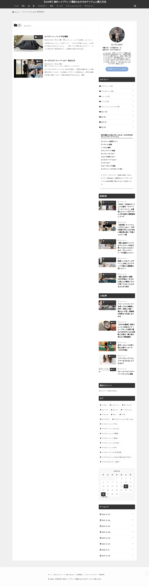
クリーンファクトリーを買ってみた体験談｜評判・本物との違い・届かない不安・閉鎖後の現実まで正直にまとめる (126, 310)
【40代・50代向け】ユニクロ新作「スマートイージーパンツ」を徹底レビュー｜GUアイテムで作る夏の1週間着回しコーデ (126, 211)
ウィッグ (60, 6)
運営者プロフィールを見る (117, 69)
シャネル (104, 405)
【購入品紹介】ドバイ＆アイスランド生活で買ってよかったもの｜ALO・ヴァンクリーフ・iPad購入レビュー (126, 248)
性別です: (115, 48)
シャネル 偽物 (105, 147)
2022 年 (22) (105, 538)
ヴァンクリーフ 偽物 (108, 150)
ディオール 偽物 (106, 144)
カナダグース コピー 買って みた (123, 419)
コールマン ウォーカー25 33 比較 (111, 452)
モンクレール (128, 405)
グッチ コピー (105, 163)
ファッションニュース (73, 6)
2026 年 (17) (105, 514)
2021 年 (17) (105, 544)
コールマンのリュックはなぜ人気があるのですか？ (117, 457)
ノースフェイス (127, 410)
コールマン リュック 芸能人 (110, 438)
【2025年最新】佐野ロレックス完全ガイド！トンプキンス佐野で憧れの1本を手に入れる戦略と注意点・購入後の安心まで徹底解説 (126, 331)
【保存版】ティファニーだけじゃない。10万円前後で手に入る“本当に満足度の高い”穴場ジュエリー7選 (126, 230)
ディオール (105, 414)
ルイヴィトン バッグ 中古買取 (56, 36)
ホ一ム (50, 574)
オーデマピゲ (75, 66)
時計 (23, 6)
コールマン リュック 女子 (109, 447)
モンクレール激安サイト (109, 141)
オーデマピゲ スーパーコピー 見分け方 (60, 60)
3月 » (106, 497)
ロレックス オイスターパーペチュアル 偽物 (126, 373)
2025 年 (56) (105, 520)
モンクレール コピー (108, 153)
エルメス (115, 410)
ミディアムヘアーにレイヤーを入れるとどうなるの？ (126, 361)
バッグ (16, 6)
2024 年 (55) (105, 526)
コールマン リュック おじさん (110, 428)
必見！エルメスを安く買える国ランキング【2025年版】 (126, 347)
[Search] (135, 6)
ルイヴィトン (89, 40)
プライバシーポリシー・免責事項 (94, 574)
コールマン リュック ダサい (110, 424)
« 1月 (102, 497)
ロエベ (115, 414)
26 (103, 494)
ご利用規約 (79, 574)
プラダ (123, 414)
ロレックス (105, 410)
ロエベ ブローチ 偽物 (108, 166)
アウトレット (89, 6)
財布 (51, 6)
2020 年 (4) (105, 550)
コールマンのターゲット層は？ (111, 461)
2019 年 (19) (105, 556)
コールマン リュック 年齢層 (110, 433)
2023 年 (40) (105, 532)
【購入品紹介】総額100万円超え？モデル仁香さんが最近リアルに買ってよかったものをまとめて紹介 (126, 281)
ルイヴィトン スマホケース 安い (112, 169)
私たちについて (58, 574)
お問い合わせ (70, 574)
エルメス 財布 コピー (108, 157)
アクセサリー (42, 6)
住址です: (106, 50)
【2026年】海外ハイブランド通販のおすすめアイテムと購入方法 (74, 2)
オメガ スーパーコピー (109, 160)
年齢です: (106, 48)
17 (126, 486)
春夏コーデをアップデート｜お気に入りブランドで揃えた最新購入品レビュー (126, 264)
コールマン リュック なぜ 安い (111, 443)
